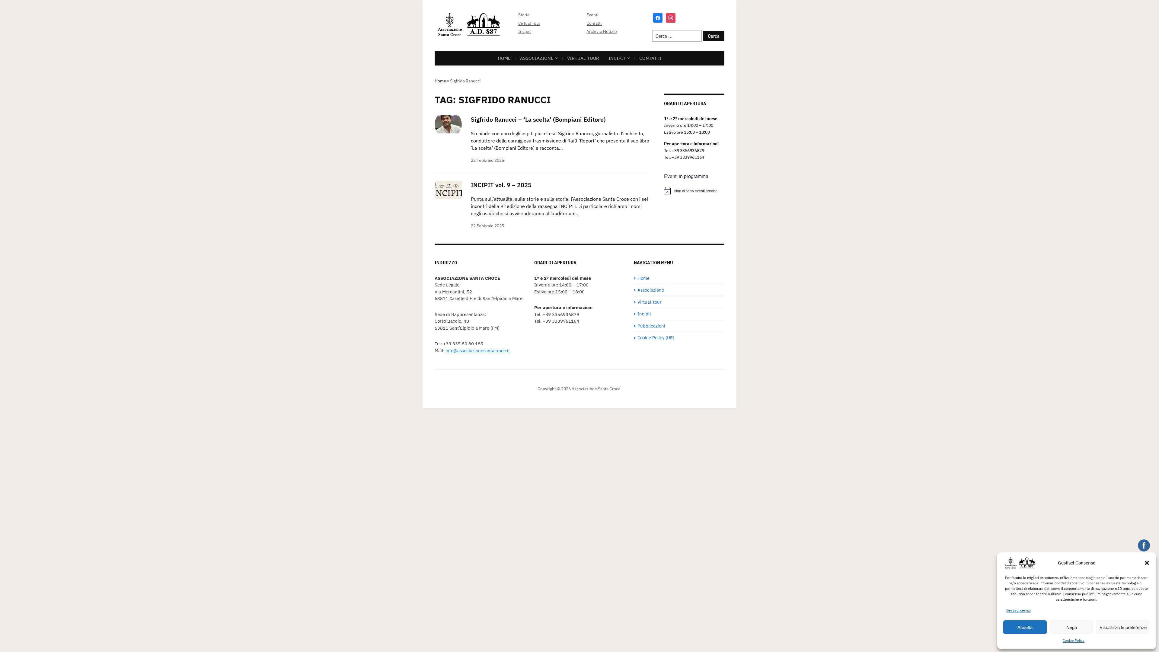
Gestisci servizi (1018, 610)
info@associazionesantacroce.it (477, 350)
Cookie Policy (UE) (655, 337)
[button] (1147, 563)
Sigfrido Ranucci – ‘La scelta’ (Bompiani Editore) (538, 119)
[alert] (694, 190)
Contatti (594, 23)
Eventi (592, 15)
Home (440, 81)
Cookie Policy (1073, 640)
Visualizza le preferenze (1123, 627)
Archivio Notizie (601, 31)
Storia (523, 15)
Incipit (524, 31)
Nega (1071, 627)
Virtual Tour (529, 23)
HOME (504, 58)
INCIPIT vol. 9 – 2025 (501, 185)
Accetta (1025, 627)
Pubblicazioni (651, 326)
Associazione (537, 58)
